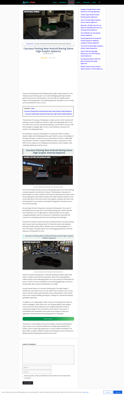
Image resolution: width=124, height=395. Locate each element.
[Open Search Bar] (99, 2)
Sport (94, 2)
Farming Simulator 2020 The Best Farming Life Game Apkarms (90, 61)
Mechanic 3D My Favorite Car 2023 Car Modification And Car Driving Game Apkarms (91, 27)
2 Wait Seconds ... (48, 319)
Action (78, 2)
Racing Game (29, 43)
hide (32, 108)
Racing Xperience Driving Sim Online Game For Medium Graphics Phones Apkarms (91, 40)
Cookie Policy (85, 392)
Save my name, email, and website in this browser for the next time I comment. (47, 377)
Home (55, 2)
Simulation (62, 2)
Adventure (86, 2)
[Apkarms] (29, 2)
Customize (108, 392)
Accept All (117, 392)
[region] (62, 391)
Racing (71, 2)
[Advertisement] (48, 76)
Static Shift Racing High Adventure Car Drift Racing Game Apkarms (90, 53)
